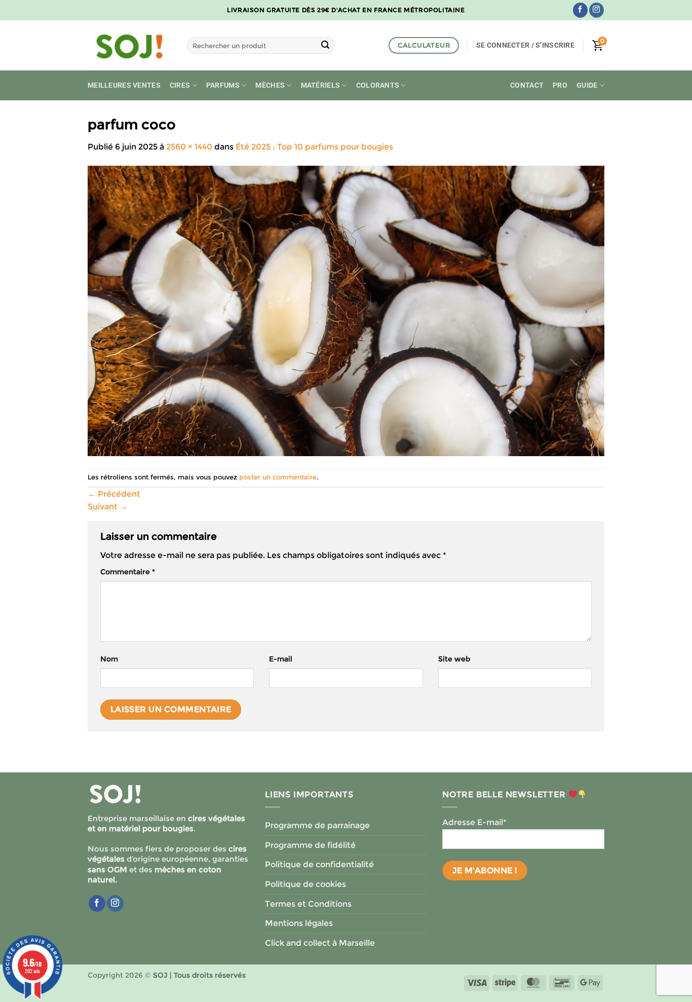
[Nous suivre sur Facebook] (580, 10)
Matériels (320, 85)
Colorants (378, 85)
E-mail (280, 658)
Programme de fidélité (310, 845)
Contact (527, 85)
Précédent (114, 494)
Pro (560, 85)
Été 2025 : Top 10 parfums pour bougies (314, 147)
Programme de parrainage (317, 825)
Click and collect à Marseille (320, 943)
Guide (586, 85)
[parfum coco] (346, 310)
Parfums (223, 85)
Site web (454, 658)
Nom (109, 658)
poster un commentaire (278, 477)
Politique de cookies (305, 884)
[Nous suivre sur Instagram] (596, 10)
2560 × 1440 (189, 147)
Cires (180, 85)
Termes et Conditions (308, 904)
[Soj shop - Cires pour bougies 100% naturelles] (130, 45)
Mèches (270, 85)
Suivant (108, 506)
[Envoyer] (325, 45)
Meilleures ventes (124, 85)
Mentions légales (299, 923)
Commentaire (127, 571)
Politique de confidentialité (319, 864)
